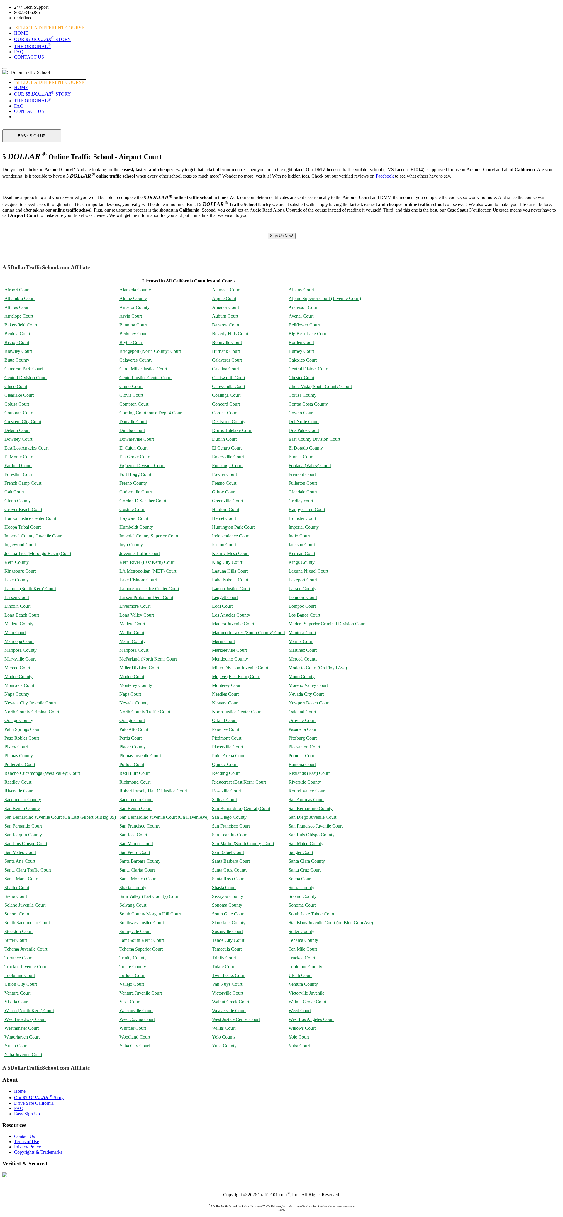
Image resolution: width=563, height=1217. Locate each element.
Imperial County (304, 527)
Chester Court (301, 377)
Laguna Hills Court (230, 570)
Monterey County (135, 685)
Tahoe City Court (228, 940)
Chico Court (15, 386)
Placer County (132, 746)
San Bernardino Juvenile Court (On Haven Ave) (163, 817)
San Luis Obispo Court (25, 843)
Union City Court (20, 984)
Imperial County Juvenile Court (33, 535)
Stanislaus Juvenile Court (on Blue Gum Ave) (331, 922)
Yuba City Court (134, 1045)
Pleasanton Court (304, 746)
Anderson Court (303, 307)
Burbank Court (226, 351)
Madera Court (132, 623)
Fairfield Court (18, 465)
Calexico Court (303, 360)
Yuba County (224, 1045)
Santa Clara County (307, 861)
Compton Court (133, 403)
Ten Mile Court (303, 949)
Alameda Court (226, 289)
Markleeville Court (229, 650)
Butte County (16, 360)
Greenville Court (227, 500)
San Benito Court (135, 808)
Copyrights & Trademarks (38, 1152)
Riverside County (305, 781)
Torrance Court (18, 957)
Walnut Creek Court (230, 1001)
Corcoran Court (18, 412)
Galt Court (14, 491)
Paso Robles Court (21, 738)
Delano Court (17, 430)
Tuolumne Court (19, 975)
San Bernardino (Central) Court (241, 808)
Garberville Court (135, 491)
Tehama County (303, 940)
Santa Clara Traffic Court (27, 869)
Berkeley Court (133, 333)
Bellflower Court (304, 324)
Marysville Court (20, 658)
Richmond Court (134, 781)
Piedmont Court (226, 738)
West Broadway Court (25, 1019)
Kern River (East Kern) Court (146, 562)
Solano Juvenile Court (24, 905)
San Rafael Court (228, 852)
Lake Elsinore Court (138, 579)
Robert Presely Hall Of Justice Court (153, 790)
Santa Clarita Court (137, 869)
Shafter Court (16, 887)
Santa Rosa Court (228, 878)
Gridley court (301, 500)
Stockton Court (18, 931)
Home (20, 1091)
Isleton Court (224, 544)
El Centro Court (227, 447)
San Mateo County (306, 843)
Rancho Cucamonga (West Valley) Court (42, 773)
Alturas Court (17, 307)
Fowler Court (224, 474)
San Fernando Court (23, 825)
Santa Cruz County (229, 869)
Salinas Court (224, 799)
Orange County (18, 720)
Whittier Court (132, 1028)
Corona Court (225, 412)
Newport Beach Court (309, 702)
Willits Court (223, 1028)
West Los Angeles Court (311, 1019)
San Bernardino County (311, 808)
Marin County (132, 641)
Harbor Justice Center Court (30, 518)
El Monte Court (18, 456)
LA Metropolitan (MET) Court (147, 570)
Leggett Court (225, 597)
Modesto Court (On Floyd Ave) (318, 667)
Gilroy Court (224, 491)
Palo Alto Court (133, 729)
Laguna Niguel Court (308, 570)
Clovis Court (131, 395)
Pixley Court (16, 746)
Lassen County (302, 588)
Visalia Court (16, 1001)
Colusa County (302, 395)
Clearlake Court (19, 395)
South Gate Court (228, 913)
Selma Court (300, 878)
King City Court (227, 562)
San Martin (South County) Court (243, 843)
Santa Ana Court (19, 861)
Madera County (18, 623)
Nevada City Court (306, 694)
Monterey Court (227, 685)
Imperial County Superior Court (148, 535)
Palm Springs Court (22, 729)
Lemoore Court (303, 597)
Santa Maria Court (21, 878)
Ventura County (303, 984)
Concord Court (226, 403)
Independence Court (231, 535)
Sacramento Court (136, 799)
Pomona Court (302, 755)
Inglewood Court (20, 544)
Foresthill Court (18, 474)
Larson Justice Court (231, 588)
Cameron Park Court (23, 368)
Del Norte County (228, 421)
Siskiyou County (227, 896)
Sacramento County (22, 799)
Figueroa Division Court (142, 465)
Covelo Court (301, 412)
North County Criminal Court (31, 711)
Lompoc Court (302, 606)
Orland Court (224, 720)
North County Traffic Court (144, 711)
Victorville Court (227, 992)
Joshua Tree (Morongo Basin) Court (37, 553)
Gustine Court (132, 509)
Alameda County (135, 289)
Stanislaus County (228, 922)
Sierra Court (15, 896)
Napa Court (130, 694)
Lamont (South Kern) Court (30, 588)
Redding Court (226, 773)
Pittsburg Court (303, 738)
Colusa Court (16, 403)
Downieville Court (136, 439)
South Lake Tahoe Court (311, 913)
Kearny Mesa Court (230, 553)
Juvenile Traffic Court (139, 553)
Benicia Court (17, 333)
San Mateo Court (20, 852)
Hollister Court (302, 518)
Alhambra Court (19, 298)
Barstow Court (225, 324)
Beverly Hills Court (230, 333)
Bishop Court (16, 342)
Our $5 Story (39, 1097)
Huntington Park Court (233, 527)
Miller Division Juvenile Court (240, 667)
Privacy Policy (27, 1146)
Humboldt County (136, 527)
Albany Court (301, 289)
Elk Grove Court (134, 456)
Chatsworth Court (228, 377)
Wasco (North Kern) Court (29, 1010)
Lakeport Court (303, 579)
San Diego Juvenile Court (312, 817)
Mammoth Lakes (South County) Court (248, 632)
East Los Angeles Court (26, 447)
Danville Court (133, 421)
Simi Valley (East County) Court (149, 896)
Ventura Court (17, 992)
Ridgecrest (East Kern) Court (239, 781)
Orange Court (132, 720)
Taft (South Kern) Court (141, 940)
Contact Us (24, 1136)
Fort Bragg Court (135, 474)
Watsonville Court (136, 1010)
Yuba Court (299, 1045)
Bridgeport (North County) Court (150, 351)
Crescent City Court (22, 421)
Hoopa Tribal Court (22, 527)
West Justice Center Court (236, 1019)
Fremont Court (302, 474)
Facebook (385, 175)
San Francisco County (139, 825)
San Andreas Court (306, 799)
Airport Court (17, 289)
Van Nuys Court (227, 984)
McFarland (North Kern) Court (148, 658)
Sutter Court (15, 940)
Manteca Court (302, 632)
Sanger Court (301, 852)
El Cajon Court (133, 447)
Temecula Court (227, 949)
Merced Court (17, 667)
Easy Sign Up (27, 1113)
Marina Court (301, 641)
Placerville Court (227, 746)
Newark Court (225, 702)
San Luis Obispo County (312, 834)
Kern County (16, 562)
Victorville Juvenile (306, 992)
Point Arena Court (229, 755)
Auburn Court (225, 316)
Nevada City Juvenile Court (30, 702)
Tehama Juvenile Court (25, 949)
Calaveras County (135, 360)
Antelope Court (18, 316)
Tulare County (132, 966)
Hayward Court (133, 518)
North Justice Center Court (237, 711)
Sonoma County (227, 905)
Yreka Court (16, 1045)
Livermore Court (134, 606)
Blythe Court (131, 342)
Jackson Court (302, 544)
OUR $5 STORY (42, 39)
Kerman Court (302, 553)
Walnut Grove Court (307, 1001)
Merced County (303, 658)
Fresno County (133, 483)
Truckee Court (302, 957)
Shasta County (132, 887)
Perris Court (130, 738)
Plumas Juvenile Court (140, 755)
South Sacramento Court (27, 922)
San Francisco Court (231, 825)
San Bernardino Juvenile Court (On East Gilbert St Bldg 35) (60, 817)
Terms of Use (26, 1141)
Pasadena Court (303, 729)
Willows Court (302, 1028)
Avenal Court (301, 316)
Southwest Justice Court (141, 922)
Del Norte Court (304, 421)
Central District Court (308, 368)
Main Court (15, 632)
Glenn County (17, 500)
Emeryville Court (228, 456)
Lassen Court (16, 597)
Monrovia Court (19, 685)
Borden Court (301, 342)
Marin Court (223, 641)
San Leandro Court (229, 834)
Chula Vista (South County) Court (320, 386)
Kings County (302, 562)
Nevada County (134, 702)
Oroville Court (302, 720)
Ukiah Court (300, 975)
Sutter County (301, 931)
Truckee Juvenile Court (26, 966)
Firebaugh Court (227, 465)
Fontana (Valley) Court (310, 465)
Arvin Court (130, 316)
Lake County (16, 579)
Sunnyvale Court (135, 931)
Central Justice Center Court (145, 377)
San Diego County (229, 817)
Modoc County (18, 676)
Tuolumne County (305, 966)
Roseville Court (226, 790)
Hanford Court (225, 509)
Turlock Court (132, 975)
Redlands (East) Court (309, 773)
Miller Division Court (139, 667)
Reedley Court (17, 781)
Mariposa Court (133, 650)
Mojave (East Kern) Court (236, 676)
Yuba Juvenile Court (23, 1054)
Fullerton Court (303, 483)
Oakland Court (302, 711)
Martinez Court (303, 650)
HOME (21, 32)
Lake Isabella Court (230, 579)
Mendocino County (230, 658)
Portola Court (131, 764)
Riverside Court (19, 790)
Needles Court (225, 694)
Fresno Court (224, 483)
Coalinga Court (226, 395)
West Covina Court (137, 1019)
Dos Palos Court (304, 430)
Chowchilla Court (228, 386)
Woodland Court (134, 1036)
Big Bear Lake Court (308, 333)
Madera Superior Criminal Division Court (327, 623)
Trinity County (133, 957)
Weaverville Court (229, 1010)
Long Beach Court (21, 614)
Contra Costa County (308, 403)
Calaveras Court (227, 360)
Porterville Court (19, 764)
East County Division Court (314, 439)
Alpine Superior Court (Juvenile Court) (325, 298)
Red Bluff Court (134, 773)
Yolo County (224, 1036)
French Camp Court (22, 483)
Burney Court (301, 351)
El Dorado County (306, 447)
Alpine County (133, 298)
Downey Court (18, 439)
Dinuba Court (132, 430)
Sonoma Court (302, 905)
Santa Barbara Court (231, 861)
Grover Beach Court (23, 509)
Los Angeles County (231, 614)
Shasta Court (224, 887)
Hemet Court (224, 518)
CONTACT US (29, 57)
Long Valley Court (136, 614)
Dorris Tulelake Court (232, 430)
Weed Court (300, 1010)
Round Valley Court (307, 790)
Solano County (302, 896)
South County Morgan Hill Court (150, 913)
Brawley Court (18, 351)
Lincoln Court (17, 606)
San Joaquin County (23, 834)
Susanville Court (227, 931)
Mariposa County (20, 650)
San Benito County (22, 808)
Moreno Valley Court (308, 685)
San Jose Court (133, 834)
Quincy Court (225, 764)
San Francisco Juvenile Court (316, 825)
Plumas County (18, 755)
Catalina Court (225, 368)
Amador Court (225, 307)
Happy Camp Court (307, 509)
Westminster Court (21, 1028)
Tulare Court (223, 966)
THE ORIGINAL (32, 46)
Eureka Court (301, 456)
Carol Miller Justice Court (143, 368)
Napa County (16, 694)
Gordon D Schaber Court (142, 500)
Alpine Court (224, 298)
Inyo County (131, 544)
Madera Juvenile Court (233, 623)
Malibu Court (131, 632)
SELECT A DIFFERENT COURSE (50, 27)
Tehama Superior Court (141, 949)
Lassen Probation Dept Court (146, 597)
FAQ (18, 51)
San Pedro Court (134, 852)
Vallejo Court (131, 984)
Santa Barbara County (139, 861)
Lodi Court (222, 606)
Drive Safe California (34, 1103)
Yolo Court (299, 1036)
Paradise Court (225, 729)
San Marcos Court (136, 843)
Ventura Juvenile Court (140, 992)
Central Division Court (25, 377)
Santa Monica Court (138, 878)
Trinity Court (224, 957)
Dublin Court (224, 439)
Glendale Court (303, 491)
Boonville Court (227, 342)
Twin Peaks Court (228, 975)
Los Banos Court (304, 614)
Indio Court (299, 535)
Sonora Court (16, 913)
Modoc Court (131, 676)
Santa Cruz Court (305, 869)
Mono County (302, 676)
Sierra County (301, 887)
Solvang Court (132, 905)
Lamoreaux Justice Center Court (149, 588)
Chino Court (131, 386)
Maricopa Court (19, 641)
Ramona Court (302, 764)
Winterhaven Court (22, 1036)
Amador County (134, 307)
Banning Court (133, 324)
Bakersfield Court (20, 324)
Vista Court (129, 1001)
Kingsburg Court (20, 570)
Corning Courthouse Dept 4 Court (151, 412)
